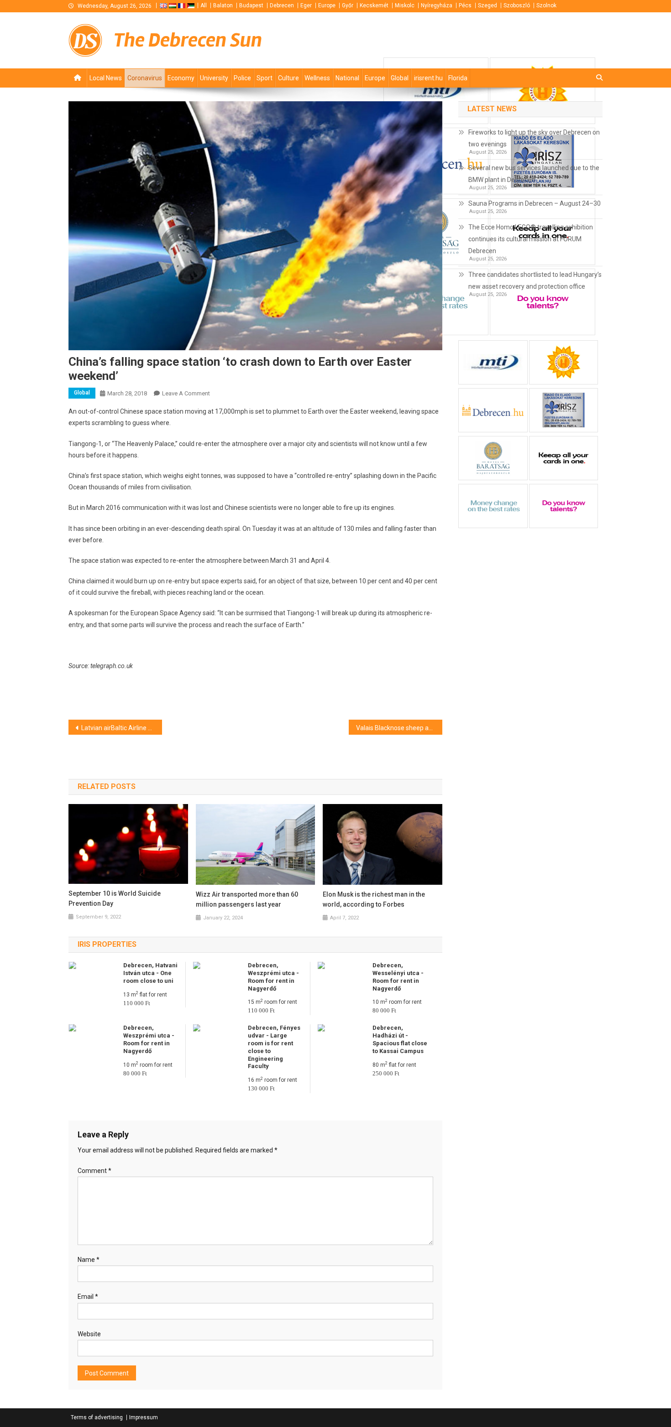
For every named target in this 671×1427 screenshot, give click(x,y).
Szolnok (546, 5)
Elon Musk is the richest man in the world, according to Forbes (374, 899)
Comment (94, 1170)
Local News (105, 78)
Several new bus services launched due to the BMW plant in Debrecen (533, 173)
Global (400, 78)
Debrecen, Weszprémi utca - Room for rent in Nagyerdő (273, 977)
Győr (347, 5)
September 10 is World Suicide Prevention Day (114, 898)
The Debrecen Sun (188, 40)
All (203, 5)
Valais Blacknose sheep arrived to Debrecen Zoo (399, 728)
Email (88, 1296)
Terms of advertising (97, 1417)
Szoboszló (516, 5)
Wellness (317, 78)
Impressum (143, 1417)
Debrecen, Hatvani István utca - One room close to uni (150, 973)
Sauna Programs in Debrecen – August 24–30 (534, 203)
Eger (306, 5)
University (214, 78)
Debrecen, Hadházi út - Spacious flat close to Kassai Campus (399, 1039)
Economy (181, 78)
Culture (288, 78)
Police (242, 78)
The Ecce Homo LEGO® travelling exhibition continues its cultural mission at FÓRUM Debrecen (530, 238)
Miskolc (404, 5)
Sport (265, 78)
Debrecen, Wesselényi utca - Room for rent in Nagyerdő (398, 977)
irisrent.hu (428, 78)
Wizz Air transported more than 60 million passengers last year (247, 899)
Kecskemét (374, 5)
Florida (457, 78)
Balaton (223, 5)
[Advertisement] (493, 40)
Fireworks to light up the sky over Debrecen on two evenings (534, 138)
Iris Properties (107, 944)
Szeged (487, 5)
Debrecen (282, 5)
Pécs (465, 5)
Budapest (251, 5)
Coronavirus (144, 78)
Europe (327, 5)
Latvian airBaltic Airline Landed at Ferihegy (121, 728)
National (347, 78)
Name (89, 1259)
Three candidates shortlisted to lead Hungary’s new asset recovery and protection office (535, 280)
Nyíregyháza (436, 5)
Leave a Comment (186, 393)
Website (89, 1334)
